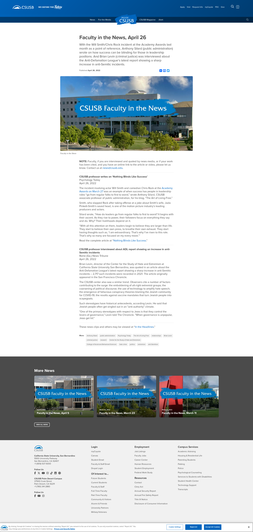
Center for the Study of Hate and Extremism (125, 340)
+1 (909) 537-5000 (42, 463)
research (103, 340)
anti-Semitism (153, 344)
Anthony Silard (92, 336)
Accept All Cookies (212, 527)
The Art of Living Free (141, 336)
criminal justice (92, 340)
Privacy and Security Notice (64, 529)
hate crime (123, 344)
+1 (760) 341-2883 (42, 486)
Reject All (193, 527)
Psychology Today (124, 336)
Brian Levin (168, 336)
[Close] (249, 527)
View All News (42, 425)
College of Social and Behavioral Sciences (101, 344)
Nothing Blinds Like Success (129, 240)
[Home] (23, 7)
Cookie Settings (175, 527)
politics (132, 344)
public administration (107, 336)
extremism (141, 344)
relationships (156, 336)
